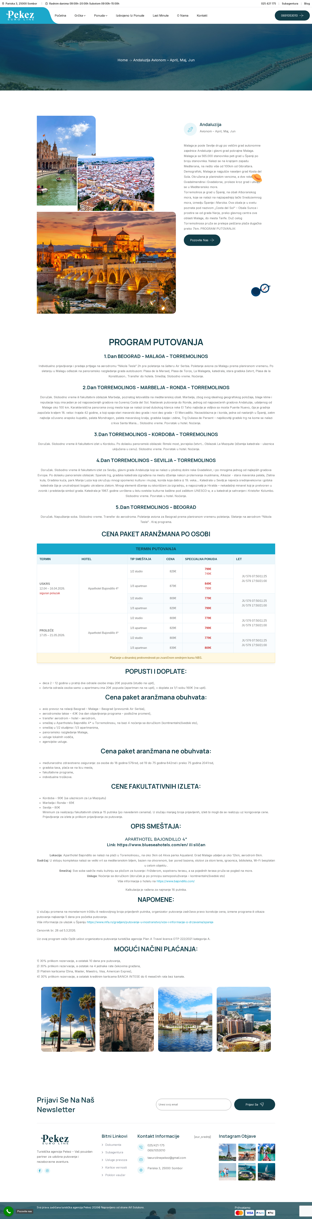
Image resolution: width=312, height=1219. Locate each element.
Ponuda (99, 15)
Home (123, 60)
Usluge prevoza (116, 1160)
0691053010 (289, 15)
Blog (307, 3)
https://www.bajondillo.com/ (176, 881)
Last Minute (161, 15)
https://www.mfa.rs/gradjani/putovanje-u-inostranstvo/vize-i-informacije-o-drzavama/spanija (150, 922)
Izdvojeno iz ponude (130, 15)
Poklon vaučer (115, 1175)
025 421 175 (268, 3)
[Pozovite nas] (9, 1211)
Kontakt (202, 15)
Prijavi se (252, 1104)
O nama (182, 15)
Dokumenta (113, 1145)
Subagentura (290, 3)
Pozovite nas (199, 240)
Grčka (79, 15)
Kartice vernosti (116, 1167)
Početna (60, 15)
